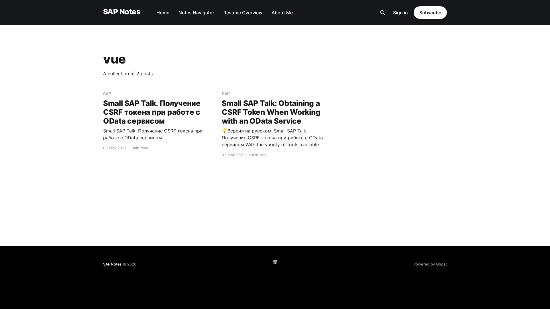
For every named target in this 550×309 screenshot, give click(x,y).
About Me (282, 12)
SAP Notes (121, 12)
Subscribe (430, 12)
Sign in (400, 12)
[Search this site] (382, 12)
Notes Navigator (196, 12)
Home (162, 12)
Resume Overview (242, 12)
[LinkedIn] (275, 262)
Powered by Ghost (430, 264)
